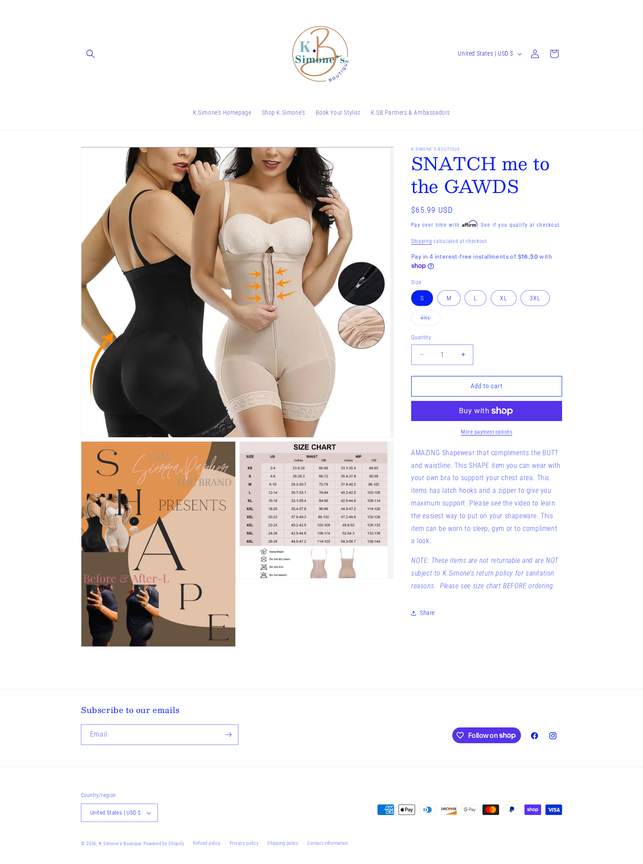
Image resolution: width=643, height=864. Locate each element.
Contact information (327, 843)
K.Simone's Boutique (120, 843)
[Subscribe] (228, 734)
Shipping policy (283, 843)
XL (503, 298)
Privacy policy (244, 843)
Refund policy (207, 843)
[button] (90, 53)
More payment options (486, 432)
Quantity (421, 337)
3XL (535, 298)
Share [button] (427, 612)
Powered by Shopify (164, 843)
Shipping (421, 241)
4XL (430, 320)
